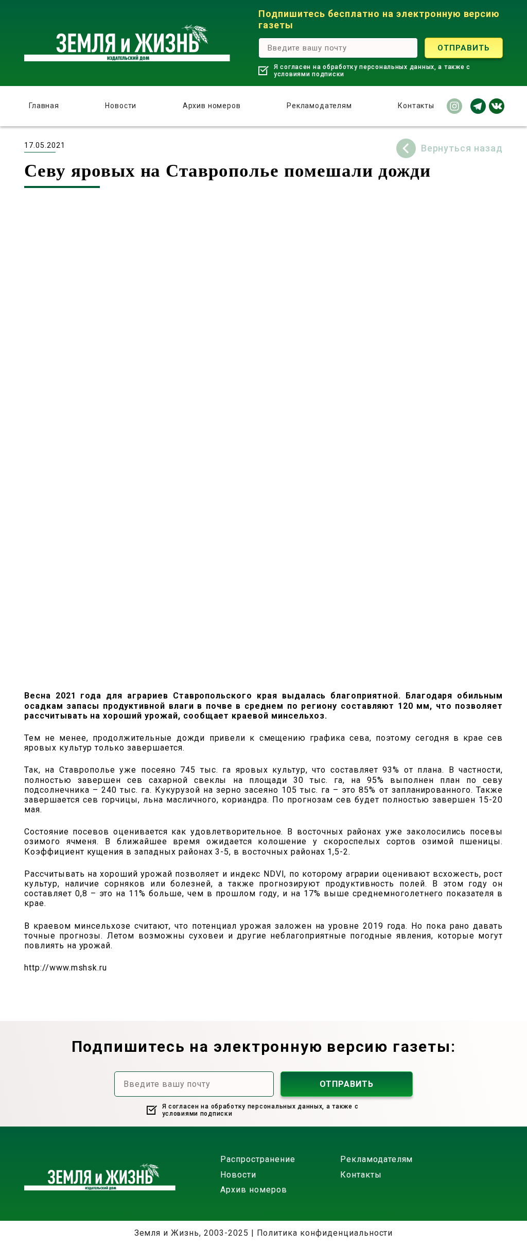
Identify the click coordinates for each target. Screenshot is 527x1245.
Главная (44, 105)
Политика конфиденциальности (325, 1233)
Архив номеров (212, 105)
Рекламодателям (319, 105)
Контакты (416, 105)
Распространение (257, 1159)
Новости (120, 105)
